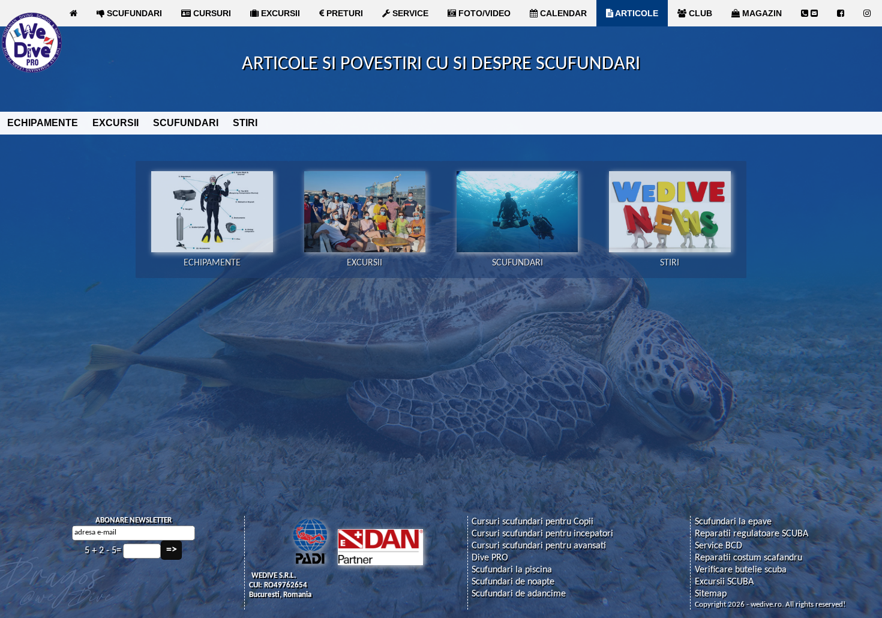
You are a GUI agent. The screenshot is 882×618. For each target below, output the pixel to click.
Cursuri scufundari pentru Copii (532, 522)
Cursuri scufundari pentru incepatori (542, 534)
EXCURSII (279, 13)
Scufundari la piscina (512, 570)
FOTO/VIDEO (483, 13)
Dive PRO (490, 558)
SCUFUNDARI (133, 13)
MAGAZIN (761, 13)
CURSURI (211, 13)
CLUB (699, 13)
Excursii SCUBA (724, 582)
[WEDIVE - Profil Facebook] (840, 13)
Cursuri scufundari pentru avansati (539, 546)
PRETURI (343, 13)
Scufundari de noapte (513, 582)
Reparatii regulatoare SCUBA (751, 534)
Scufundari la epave (733, 522)
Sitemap (711, 594)
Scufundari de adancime (519, 594)
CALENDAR (562, 13)
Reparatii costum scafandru (748, 558)
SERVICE (409, 13)
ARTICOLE (635, 13)
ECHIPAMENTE (42, 123)
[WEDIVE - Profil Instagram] (867, 13)
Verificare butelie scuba (741, 570)
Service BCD (718, 546)
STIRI (245, 123)
